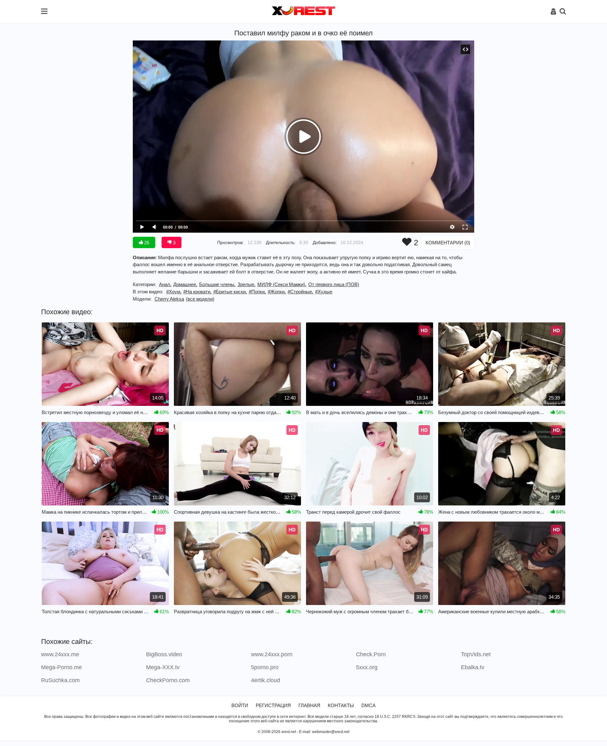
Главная (309, 705)
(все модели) (200, 299)
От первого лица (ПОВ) (333, 284)
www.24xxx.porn (271, 654)
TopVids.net (476, 654)
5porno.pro (265, 667)
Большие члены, (217, 284)
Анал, (165, 284)
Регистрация (273, 705)
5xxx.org (366, 667)
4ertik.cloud (265, 680)
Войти (239, 705)
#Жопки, (277, 291)
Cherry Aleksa (169, 299)
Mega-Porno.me (61, 667)
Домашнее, (185, 284)
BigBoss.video (164, 654)
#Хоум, (173, 291)
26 (146, 242)
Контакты (341, 705)
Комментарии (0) (448, 242)
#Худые (323, 291)
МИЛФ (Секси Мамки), (281, 284)
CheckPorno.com (168, 680)
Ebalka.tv (472, 667)
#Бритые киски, (230, 291)
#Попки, (257, 291)
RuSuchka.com (60, 680)
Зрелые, (246, 284)
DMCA (368, 705)
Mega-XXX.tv (163, 667)
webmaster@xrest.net (330, 732)
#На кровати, (197, 291)
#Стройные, (300, 291)
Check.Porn (371, 654)
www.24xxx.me (60, 654)
